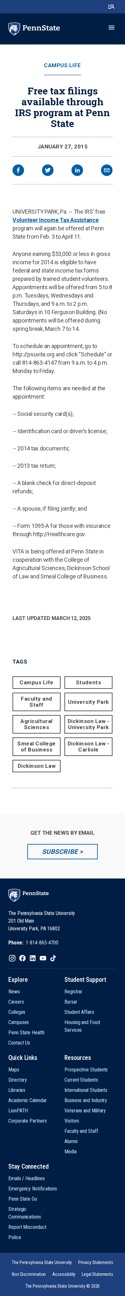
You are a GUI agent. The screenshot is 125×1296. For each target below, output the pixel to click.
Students (88, 682)
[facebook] (18, 171)
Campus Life (62, 65)
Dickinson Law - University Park (89, 724)
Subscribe (60, 851)
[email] (107, 171)
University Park (88, 702)
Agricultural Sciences (36, 724)
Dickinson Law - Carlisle (89, 746)
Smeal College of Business (36, 746)
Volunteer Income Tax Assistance (56, 220)
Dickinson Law (37, 766)
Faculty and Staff (36, 702)
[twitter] (48, 171)
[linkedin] (77, 171)
